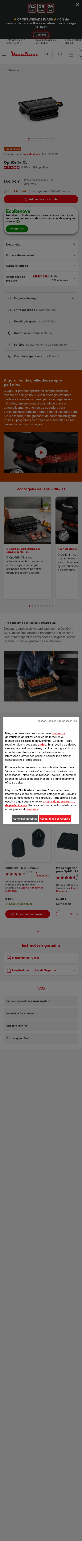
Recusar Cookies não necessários (56, 720)
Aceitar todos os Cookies (55, 818)
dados (42, 744)
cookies (32, 808)
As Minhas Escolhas (25, 818)
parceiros (58, 733)
